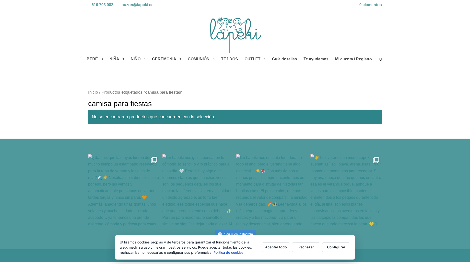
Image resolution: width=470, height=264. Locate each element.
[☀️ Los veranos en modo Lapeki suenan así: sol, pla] (346, 190)
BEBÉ (92, 59)
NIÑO (136, 59)
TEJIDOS (229, 59)
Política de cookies (228, 252)
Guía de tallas (284, 59)
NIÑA (114, 59)
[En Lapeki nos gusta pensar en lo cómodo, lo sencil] (198, 190)
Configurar (336, 247)
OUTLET (252, 59)
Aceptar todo (276, 247)
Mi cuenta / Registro (353, 59)
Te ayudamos (316, 59)
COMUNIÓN (199, 59)
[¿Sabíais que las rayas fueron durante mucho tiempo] (124, 190)
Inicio (93, 92)
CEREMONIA (164, 59)
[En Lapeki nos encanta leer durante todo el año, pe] (272, 190)
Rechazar (306, 247)
